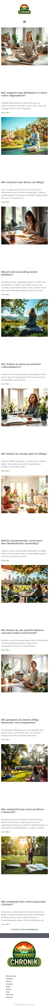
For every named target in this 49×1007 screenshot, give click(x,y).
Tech (8, 992)
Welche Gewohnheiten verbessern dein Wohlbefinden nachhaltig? (21, 542)
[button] (25, 22)
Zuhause (9, 979)
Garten (8, 981)
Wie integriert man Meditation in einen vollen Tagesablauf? (24, 94)
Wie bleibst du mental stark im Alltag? (24, 453)
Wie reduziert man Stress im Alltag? (22, 182)
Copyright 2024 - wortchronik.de (24, 1004)
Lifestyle (9, 984)
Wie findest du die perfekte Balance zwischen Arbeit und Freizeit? (22, 631)
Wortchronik (11, 976)
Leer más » (5, 112)
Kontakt (9, 997)
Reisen (9, 989)
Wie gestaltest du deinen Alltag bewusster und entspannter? (20, 721)
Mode (8, 987)
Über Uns (9, 995)
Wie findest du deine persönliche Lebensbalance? (21, 365)
